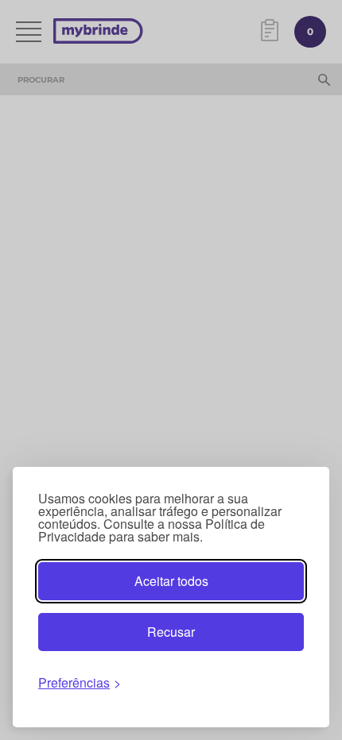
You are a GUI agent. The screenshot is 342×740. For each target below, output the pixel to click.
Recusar (171, 631)
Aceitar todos (171, 581)
